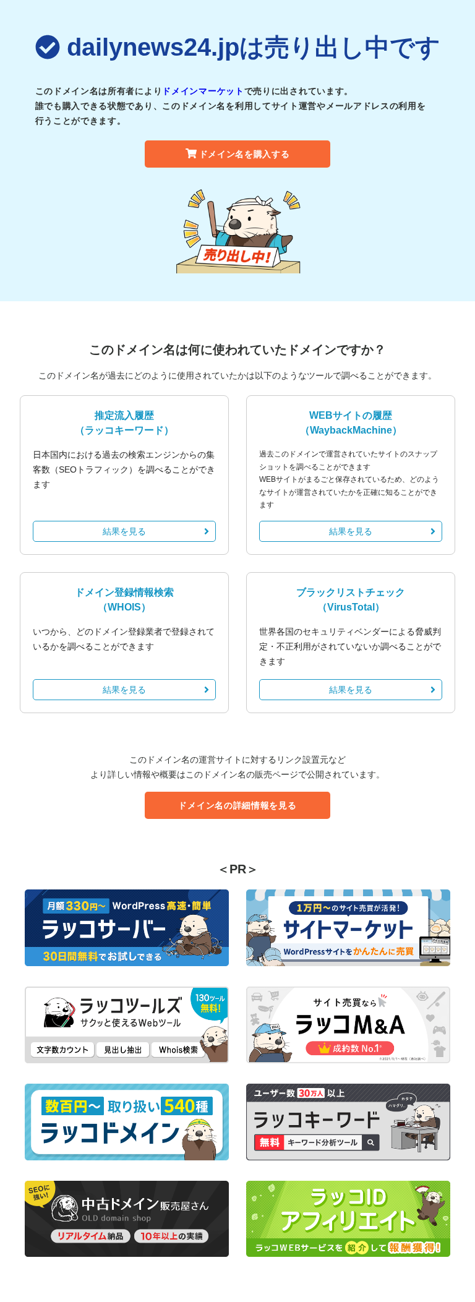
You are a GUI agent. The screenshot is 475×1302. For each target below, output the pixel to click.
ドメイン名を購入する (244, 154)
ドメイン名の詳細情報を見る (237, 805)
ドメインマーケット (203, 91)
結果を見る (124, 531)
